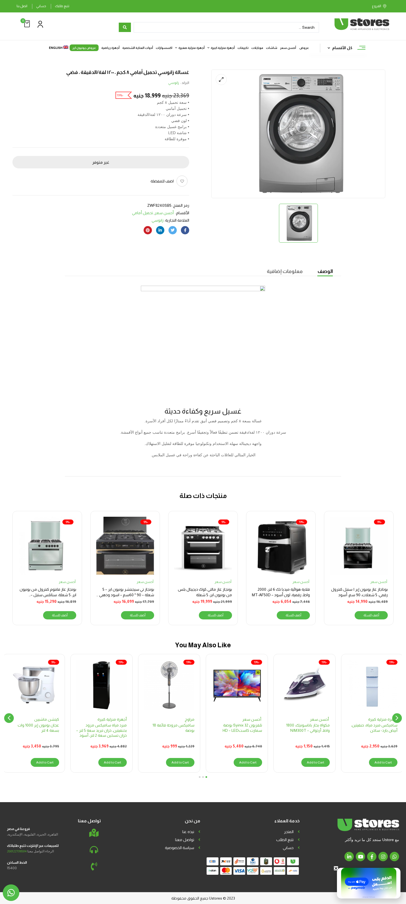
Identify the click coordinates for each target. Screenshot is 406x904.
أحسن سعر (165, 213)
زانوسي (173, 83)
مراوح (189, 719)
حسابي (41, 6)
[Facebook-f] (371, 856)
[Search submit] (125, 27)
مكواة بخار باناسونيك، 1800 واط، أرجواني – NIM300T (308, 727)
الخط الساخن (17, 862)
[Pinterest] (148, 230)
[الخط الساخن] (94, 866)
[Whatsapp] (394, 856)
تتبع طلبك (62, 6)
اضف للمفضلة (162, 181)
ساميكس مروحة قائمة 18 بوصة (173, 727)
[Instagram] (383, 856)
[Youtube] (360, 856)
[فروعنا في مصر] (94, 833)
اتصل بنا (22, 6)
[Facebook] (185, 230)
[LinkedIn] (160, 230)
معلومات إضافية (285, 271)
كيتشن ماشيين (46, 719)
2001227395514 (17, 851)
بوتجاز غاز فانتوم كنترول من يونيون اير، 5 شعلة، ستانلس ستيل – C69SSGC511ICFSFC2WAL (48, 594)
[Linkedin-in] (349, 856)
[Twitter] (172, 230)
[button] (26, 24)
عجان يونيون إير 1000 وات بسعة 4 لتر (38, 727)
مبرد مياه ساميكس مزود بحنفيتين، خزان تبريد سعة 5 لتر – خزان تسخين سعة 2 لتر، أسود (101, 730)
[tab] (325, 272)
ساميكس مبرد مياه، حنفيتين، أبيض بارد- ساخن (374, 727)
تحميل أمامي (142, 213)
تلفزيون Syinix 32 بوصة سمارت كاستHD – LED (242, 727)
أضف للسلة (371, 615)
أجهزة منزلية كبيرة (382, 719)
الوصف (325, 271)
